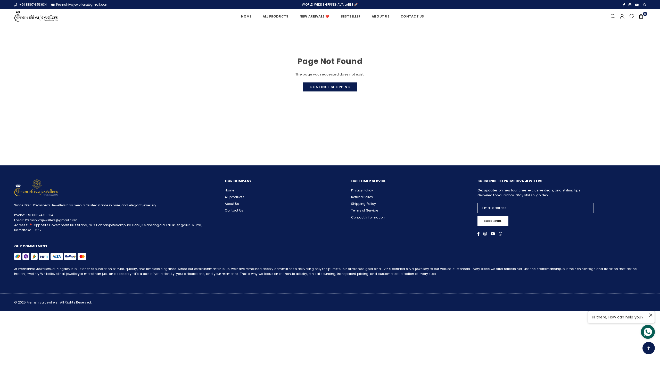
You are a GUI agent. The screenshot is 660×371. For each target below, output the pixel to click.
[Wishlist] (632, 16)
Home (246, 16)
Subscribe (493, 221)
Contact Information (368, 217)
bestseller (351, 16)
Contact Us (412, 16)
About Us (381, 16)
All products (234, 197)
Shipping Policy (363, 203)
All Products (275, 16)
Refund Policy (362, 197)
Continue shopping (330, 87)
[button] (641, 16)
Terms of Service (364, 210)
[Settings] (622, 16)
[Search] (613, 16)
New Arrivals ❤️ (314, 16)
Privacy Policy (362, 190)
